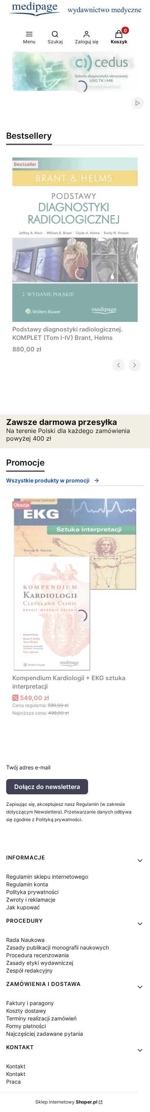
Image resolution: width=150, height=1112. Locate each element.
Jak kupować (23, 907)
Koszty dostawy (26, 1010)
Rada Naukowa (25, 940)
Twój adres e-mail (28, 767)
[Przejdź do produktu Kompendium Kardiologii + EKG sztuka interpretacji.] (75, 584)
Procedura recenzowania (37, 955)
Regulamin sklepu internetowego (47, 876)
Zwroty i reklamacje (30, 899)
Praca (13, 1081)
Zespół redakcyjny (29, 970)
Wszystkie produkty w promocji (48, 480)
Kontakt (15, 1066)
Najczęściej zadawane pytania (44, 1033)
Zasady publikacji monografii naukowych (57, 947)
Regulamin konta (27, 884)
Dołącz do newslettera (47, 787)
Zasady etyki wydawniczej (39, 962)
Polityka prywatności (32, 892)
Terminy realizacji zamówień (41, 1018)
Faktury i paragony (30, 1003)
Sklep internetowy (66, 1102)
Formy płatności (26, 1026)
